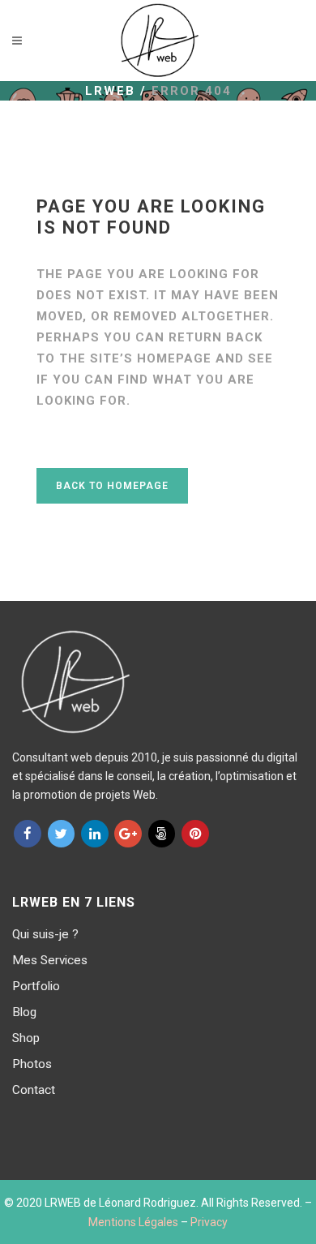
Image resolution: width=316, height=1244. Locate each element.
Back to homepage (112, 485)
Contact (33, 1090)
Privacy (209, 1222)
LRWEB (110, 91)
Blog (24, 1012)
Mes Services (50, 960)
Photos (32, 1064)
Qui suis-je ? (45, 934)
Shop (26, 1038)
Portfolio (36, 986)
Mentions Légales (133, 1222)
